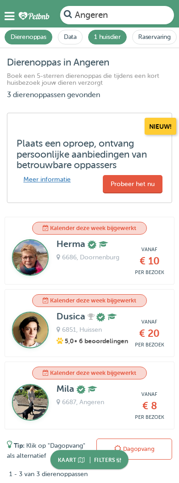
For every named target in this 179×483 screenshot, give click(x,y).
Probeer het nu (133, 184)
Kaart (68, 460)
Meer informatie (47, 179)
